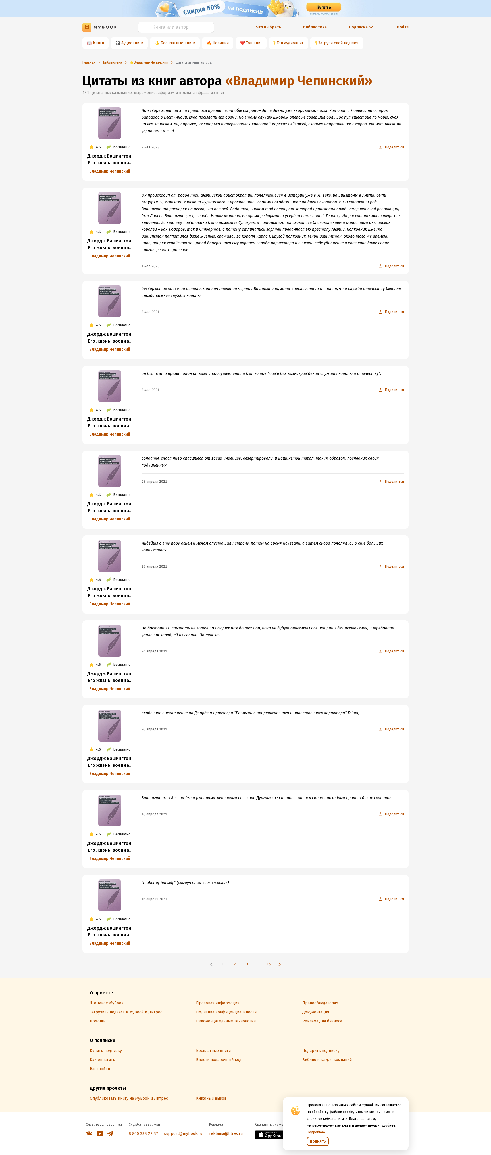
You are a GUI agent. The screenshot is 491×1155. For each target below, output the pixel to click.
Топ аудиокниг (290, 43)
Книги (98, 43)
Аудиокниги (132, 43)
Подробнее (316, 1132)
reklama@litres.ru (226, 1133)
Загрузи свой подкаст (338, 43)
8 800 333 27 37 (143, 1133)
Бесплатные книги (178, 43)
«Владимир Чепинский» (299, 81)
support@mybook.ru (183, 1133)
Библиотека (315, 27)
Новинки (221, 43)
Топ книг (254, 43)
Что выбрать (268, 27)
